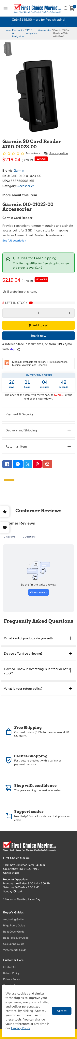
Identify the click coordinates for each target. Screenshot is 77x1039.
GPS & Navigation (31, 32)
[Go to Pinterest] (37, 464)
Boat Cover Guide (13, 932)
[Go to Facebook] (7, 464)
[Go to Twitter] (27, 464)
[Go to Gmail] (47, 464)
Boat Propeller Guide (15, 938)
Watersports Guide (14, 950)
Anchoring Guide (13, 919)
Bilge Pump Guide (14, 925)
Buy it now (38, 336)
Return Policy (11, 973)
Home (8, 30)
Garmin (19, 170)
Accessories (44, 30)
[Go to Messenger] (18, 464)
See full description (14, 240)
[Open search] (65, 8)
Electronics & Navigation (18, 33)
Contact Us (10, 967)
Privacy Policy (11, 979)
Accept (62, 1011)
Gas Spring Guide (13, 944)
